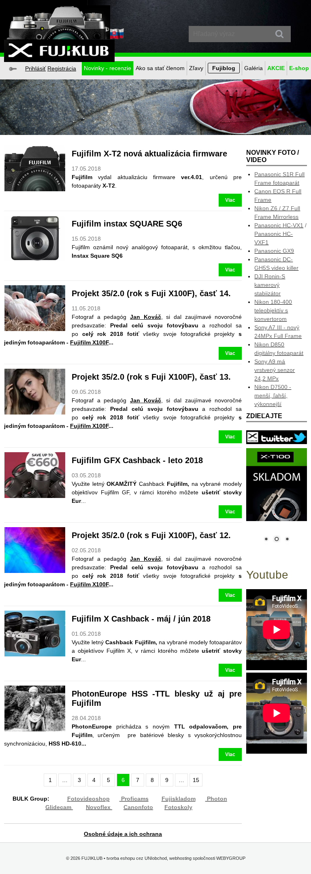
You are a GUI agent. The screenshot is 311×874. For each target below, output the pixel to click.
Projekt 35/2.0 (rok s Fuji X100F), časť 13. (151, 376)
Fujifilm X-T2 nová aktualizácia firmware (149, 153)
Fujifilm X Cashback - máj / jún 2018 (141, 618)
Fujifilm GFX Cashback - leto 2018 (137, 460)
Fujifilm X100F (89, 342)
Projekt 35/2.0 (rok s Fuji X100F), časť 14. (151, 293)
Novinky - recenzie (107, 68)
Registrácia (61, 68)
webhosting (180, 858)
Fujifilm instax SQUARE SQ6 (127, 223)
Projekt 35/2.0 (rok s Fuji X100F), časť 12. (151, 535)
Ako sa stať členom (160, 68)
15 (196, 780)
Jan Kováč (145, 317)
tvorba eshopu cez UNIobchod (137, 858)
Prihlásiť (35, 68)
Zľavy (196, 68)
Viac (230, 200)
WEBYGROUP (230, 858)
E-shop (299, 68)
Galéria (253, 68)
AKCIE (276, 68)
